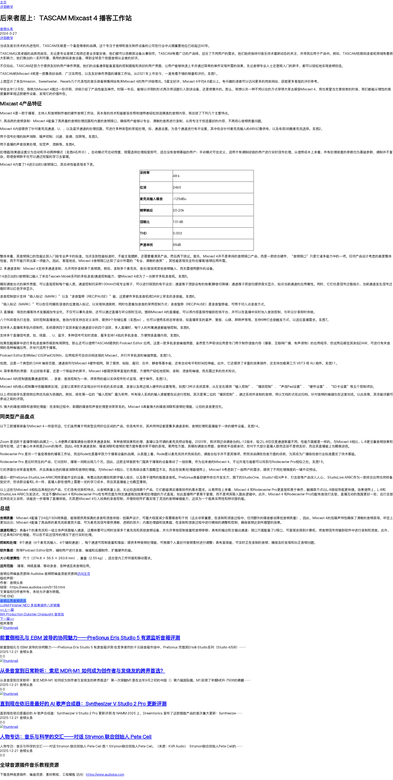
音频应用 (6, 600)
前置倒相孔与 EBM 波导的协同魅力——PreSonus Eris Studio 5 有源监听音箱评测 (90, 637)
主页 (3, 2)
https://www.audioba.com (105, 774)
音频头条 (6, 29)
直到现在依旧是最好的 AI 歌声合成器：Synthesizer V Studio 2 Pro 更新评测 (83, 703)
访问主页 (83, 573)
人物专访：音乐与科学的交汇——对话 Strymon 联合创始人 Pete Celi (76, 736)
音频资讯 (19, 600)
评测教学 (6, 7)
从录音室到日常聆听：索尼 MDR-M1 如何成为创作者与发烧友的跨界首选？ (82, 670)
